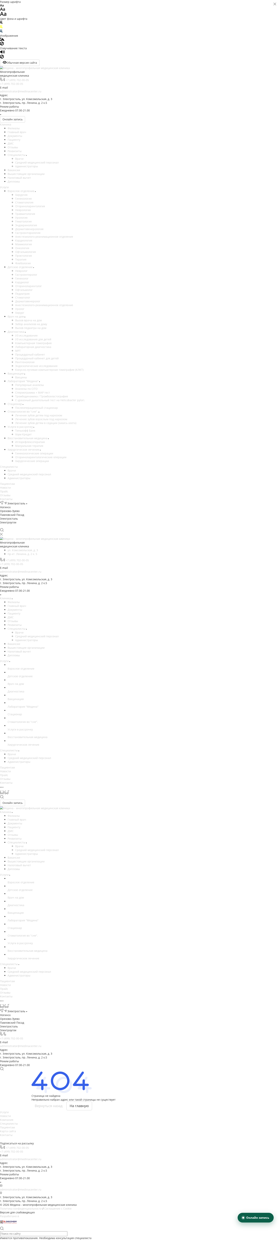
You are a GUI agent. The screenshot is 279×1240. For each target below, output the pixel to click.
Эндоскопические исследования (36, 366)
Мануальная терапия (29, 446)
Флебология (23, 263)
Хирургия (21, 195)
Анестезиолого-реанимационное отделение (44, 236)
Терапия (20, 259)
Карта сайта (8, 1131)
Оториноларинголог (28, 286)
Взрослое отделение (21, 191)
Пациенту (14, 139)
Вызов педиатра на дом (30, 328)
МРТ (18, 350)
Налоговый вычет (19, 177)
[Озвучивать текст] (2, 53)
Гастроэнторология (27, 233)
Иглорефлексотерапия (30, 442)
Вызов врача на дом (28, 320)
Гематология (23, 221)
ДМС (11, 143)
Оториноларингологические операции (40, 457)
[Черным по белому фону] (1, 23)
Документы (15, 136)
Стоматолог (22, 297)
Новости (5, 487)
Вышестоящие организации (26, 174)
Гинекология (23, 198)
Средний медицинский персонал (37, 162)
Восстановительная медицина (28, 438)
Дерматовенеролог (27, 301)
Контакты (6, 499)
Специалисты (17, 155)
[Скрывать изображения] (2, 44)
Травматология (25, 214)
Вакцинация (16, 373)
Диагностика (16, 331)
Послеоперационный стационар (36, 408)
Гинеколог (21, 278)
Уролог (19, 309)
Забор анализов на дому (31, 324)
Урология (21, 217)
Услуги (4, 187)
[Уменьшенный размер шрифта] (2, 5)
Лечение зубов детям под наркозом (38, 415)
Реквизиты (15, 151)
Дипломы (14, 181)
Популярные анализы (29, 385)
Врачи (19, 158)
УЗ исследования (26, 335)
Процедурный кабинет (30, 354)
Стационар (15, 404)
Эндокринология (26, 225)
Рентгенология (25, 362)
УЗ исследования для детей (33, 339)
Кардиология (23, 240)
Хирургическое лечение (24, 449)
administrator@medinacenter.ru (20, 91)
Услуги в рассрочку (21, 427)
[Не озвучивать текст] (2, 57)
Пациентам (7, 484)
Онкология (22, 248)
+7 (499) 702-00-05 (17, 80)
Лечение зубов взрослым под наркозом (41, 419)
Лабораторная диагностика (33, 347)
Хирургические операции (32, 461)
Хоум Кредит (23, 434)
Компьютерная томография (33, 343)
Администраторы (26, 166)
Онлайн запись (12, 119)
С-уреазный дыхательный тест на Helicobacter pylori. (50, 400)
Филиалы (14, 128)
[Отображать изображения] (2, 39)
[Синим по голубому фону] (1, 32)
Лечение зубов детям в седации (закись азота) (45, 423)
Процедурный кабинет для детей (37, 358)
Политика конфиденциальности (21, 1208)
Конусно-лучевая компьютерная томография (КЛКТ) (49, 370)
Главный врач (17, 132)
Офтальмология (25, 252)
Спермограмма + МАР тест (32, 392)
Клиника (5, 124)
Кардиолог (22, 282)
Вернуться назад (48, 1105)
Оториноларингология (30, 206)
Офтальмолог (24, 290)
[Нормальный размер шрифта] (2, 10)
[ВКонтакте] (2, 526)
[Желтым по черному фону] (1, 27)
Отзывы (13, 147)
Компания (6, 1120)
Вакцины (21, 377)
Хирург (19, 312)
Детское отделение (20, 267)
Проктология (23, 255)
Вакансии (14, 170)
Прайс (4, 491)
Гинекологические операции (34, 453)
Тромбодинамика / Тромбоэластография (41, 396)
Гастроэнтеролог (26, 274)
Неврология (23, 210)
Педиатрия (22, 293)
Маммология (23, 244)
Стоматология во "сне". (23, 411)
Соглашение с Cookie (58, 1208)
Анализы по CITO (26, 389)
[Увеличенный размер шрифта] (3, 15)
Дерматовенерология (29, 229)
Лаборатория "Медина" (23, 381)
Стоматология (24, 202)
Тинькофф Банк (25, 430)
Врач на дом (16, 316)
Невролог (21, 271)
